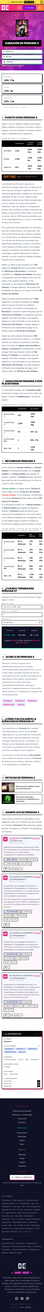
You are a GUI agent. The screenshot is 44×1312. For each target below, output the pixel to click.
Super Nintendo (11, 1213)
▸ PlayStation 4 (12, 911)
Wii (28, 1206)
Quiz (22, 1144)
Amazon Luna (7, 1228)
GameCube (28, 1210)
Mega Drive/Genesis (33, 1219)
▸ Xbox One (10, 859)
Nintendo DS (6, 1210)
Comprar (9, 62)
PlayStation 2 (29, 1216)
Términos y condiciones (22, 1115)
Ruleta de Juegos (15, 1253)
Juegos (22, 1162)
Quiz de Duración (8, 1243)
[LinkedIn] (27, 1298)
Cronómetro (20, 1243)
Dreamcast (21, 1219)
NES (19, 1213)
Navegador (29, 1228)
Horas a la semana (9, 611)
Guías (22, 1158)
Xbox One (21, 704)
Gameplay (10, 51)
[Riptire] (22, 177)
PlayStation (6, 1219)
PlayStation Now (9, 704)
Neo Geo (14, 1231)
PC (18, 1203)
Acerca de (22, 1118)
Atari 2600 (6, 1231)
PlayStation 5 (32, 700)
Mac (10, 1225)
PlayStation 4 (19, 700)
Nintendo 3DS (35, 1206)
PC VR (37, 1228)
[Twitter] (16, 1298)
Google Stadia (18, 1228)
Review (9, 57)
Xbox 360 (16, 1206)
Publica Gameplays (23, 1177)
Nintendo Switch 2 (8, 1203)
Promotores (22, 1133)
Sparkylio (13, 838)
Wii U (23, 1206)
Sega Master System (20, 1222)
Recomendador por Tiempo (21, 1246)
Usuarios (22, 1166)
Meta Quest (35, 1225)
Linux (15, 1225)
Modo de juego (8, 603)
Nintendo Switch (32, 1200)
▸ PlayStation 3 (12, 954)
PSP (14, 1210)
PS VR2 (27, 1225)
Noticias (22, 1154)
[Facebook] (22, 1298)
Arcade (4, 1225)
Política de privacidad (22, 1111)
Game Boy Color (8, 1216)
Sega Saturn (6, 1222)
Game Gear (33, 1222)
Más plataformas (25, 1231)
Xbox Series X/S (19, 1200)
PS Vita (19, 1210)
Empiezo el (6, 619)
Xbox (13, 1219)
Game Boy (19, 1216)
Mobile (20, 1225)
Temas (22, 1140)
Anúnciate (22, 1136)
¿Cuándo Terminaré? (19, 1249)
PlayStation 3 (7, 700)
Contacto (22, 1122)
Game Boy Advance (30, 1213)
